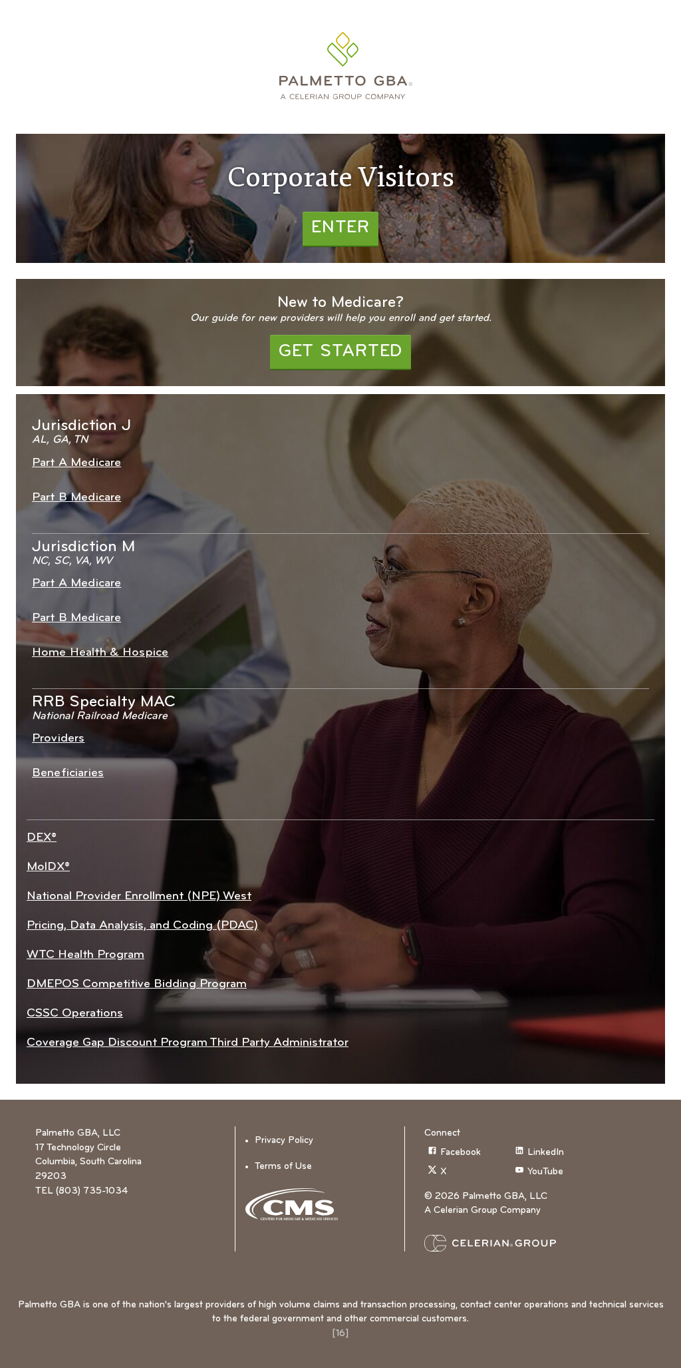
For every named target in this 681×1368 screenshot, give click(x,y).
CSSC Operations (75, 1013)
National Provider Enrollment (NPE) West (139, 896)
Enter (340, 228)
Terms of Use (283, 1167)
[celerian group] (511, 1243)
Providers (58, 738)
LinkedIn (545, 1153)
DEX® (42, 837)
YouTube (545, 1173)
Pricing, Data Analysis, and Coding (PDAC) (142, 925)
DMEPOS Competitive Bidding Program (137, 984)
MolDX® (48, 867)
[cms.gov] (296, 1204)
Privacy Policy (284, 1141)
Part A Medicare (76, 463)
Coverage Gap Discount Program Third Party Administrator (187, 1042)
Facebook (460, 1153)
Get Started (340, 352)
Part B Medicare (76, 497)
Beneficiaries (68, 773)
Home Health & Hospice (100, 652)
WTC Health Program (85, 955)
